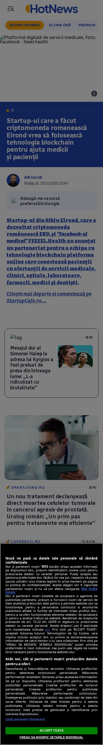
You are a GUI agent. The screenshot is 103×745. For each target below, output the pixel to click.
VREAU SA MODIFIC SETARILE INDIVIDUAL (51, 737)
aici (47, 629)
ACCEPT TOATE (51, 730)
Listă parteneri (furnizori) (25, 719)
